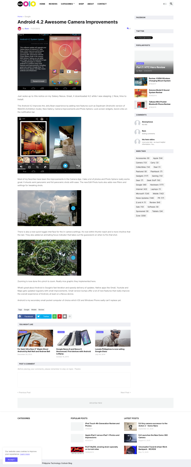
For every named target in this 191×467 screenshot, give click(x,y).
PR (161, 198)
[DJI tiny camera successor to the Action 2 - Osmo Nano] (130, 426)
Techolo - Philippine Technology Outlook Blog (53, 463)
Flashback (156, 171)
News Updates (145, 198)
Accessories (142, 158)
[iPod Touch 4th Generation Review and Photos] (77, 426)
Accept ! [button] (11, 459)
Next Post (125, 392)
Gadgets (142, 176)
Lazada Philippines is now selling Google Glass (109, 350)
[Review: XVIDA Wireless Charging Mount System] (140, 81)
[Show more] (70, 316)
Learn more (25, 454)
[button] (165, 4)
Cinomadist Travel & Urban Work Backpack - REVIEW (153, 448)
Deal (157, 167)
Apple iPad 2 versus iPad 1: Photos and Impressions (102, 436)
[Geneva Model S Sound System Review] (140, 93)
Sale (140, 207)
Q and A (141, 202)
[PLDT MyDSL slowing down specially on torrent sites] (77, 450)
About (90, 4)
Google (28, 17)
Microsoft (142, 193)
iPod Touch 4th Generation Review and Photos (102, 424)
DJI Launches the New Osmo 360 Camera (153, 436)
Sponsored (142, 211)
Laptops (156, 189)
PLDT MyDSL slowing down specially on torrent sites (101, 448)
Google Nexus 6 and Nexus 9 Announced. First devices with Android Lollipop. (73, 351)
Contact (102, 4)
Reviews (53, 4)
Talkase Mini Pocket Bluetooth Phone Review (159, 103)
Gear (139, 180)
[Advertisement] (153, 260)
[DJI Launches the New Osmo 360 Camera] (130, 438)
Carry (155, 162)
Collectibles (143, 167)
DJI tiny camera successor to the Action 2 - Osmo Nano (153, 424)
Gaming (157, 176)
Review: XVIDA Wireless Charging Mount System (160, 79)
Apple (158, 158)
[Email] (64, 316)
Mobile (33, 310)
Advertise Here (95, 403)
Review (41, 310)
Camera (141, 162)
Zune (141, 216)
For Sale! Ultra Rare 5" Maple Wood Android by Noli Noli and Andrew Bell (34, 350)
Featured (141, 171)
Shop (81, 4)
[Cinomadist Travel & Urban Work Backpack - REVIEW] (130, 450)
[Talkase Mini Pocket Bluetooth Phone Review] (140, 105)
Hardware (157, 185)
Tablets (157, 211)
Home (42, 4)
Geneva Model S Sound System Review (159, 91)
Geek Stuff (153, 180)
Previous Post (25, 392)
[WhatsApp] (54, 316)
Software (153, 207)
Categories (67, 4)
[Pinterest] (59, 316)
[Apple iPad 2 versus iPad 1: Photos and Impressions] (77, 438)
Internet (141, 189)
